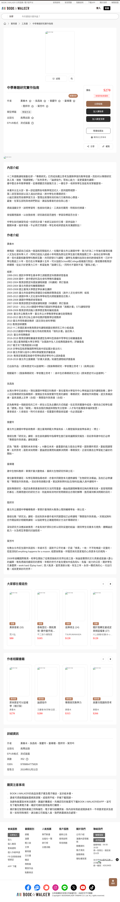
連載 (27, 834)
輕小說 (28, 843)
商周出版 (25, 118)
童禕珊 (67, 101)
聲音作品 (29, 868)
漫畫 (27, 838)
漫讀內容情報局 (82, 840)
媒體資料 (80, 846)
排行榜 (45, 843)
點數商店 (29, 872)
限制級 (28, 864)
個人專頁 (12, 844)
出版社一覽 (47, 838)
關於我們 (103, 3)
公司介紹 (80, 834)
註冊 (107, 8)
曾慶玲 (53, 101)
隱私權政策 (81, 858)
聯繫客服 (115, 3)
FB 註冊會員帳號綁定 (14, 858)
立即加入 (13, 835)
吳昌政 (38, 101)
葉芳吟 (40, 106)
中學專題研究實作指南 (42, 24)
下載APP (91, 3)
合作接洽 (99, 840)
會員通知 (12, 848)
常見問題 (68, 3)
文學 (27, 847)
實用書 (14, 24)
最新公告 (63, 834)
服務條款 (80, 854)
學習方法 (26, 112)
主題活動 (46, 847)
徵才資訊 (80, 850)
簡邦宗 (26, 106)
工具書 (25, 24)
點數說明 (79, 3)
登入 (98, 8)
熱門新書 (46, 834)
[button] (103, 584)
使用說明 (56, 3)
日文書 (28, 855)
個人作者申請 (14, 852)
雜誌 (27, 860)
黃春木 (24, 101)
